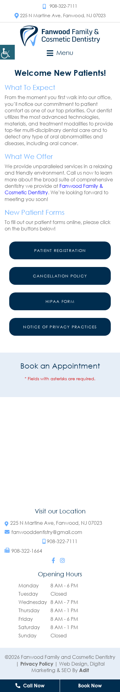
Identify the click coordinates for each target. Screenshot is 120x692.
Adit (84, 670)
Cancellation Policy (60, 275)
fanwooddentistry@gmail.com (46, 532)
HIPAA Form (60, 301)
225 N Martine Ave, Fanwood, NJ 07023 (63, 15)
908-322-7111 (63, 6)
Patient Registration (60, 250)
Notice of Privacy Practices (60, 326)
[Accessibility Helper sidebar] (7, 52)
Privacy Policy (36, 664)
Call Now (33, 685)
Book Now (90, 685)
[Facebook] (53, 560)
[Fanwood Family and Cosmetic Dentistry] (60, 35)
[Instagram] (62, 560)
